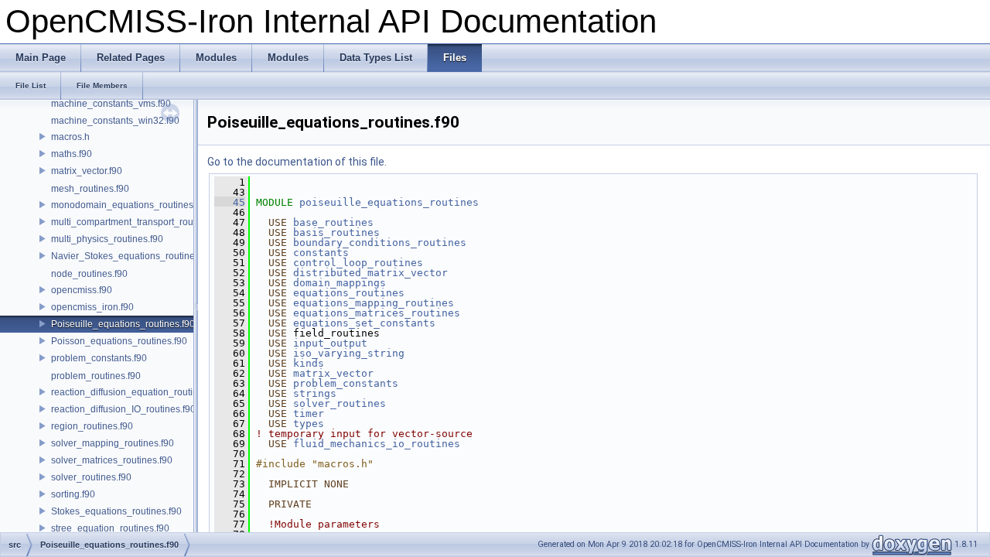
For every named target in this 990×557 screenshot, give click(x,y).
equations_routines (349, 293)
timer (308, 413)
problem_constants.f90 (99, 358)
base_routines (333, 222)
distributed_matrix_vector (370, 272)
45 (229, 202)
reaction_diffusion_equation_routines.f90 (137, 392)
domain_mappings (339, 283)
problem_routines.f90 (96, 376)
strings (314, 393)
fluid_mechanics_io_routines (376, 443)
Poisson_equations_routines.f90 (119, 341)
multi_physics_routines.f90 (107, 239)
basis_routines (336, 232)
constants (321, 252)
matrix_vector (333, 373)
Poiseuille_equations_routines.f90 (123, 324)
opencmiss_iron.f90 (92, 307)
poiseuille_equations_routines (389, 202)
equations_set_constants (364, 323)
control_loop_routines (358, 262)
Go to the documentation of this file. (297, 161)
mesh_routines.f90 (90, 188)
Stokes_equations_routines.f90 (116, 511)
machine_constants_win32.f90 (115, 120)
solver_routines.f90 (91, 477)
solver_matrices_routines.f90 (111, 460)
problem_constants (345, 383)
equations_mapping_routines (373, 303)
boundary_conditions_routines (379, 242)
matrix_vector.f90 (86, 171)
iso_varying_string (349, 353)
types (308, 423)
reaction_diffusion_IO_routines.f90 (123, 409)
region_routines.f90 (92, 426)
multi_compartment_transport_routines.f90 (140, 222)
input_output (330, 343)
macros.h (70, 137)
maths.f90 (71, 154)
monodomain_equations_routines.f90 (130, 205)
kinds (308, 363)
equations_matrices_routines (376, 313)
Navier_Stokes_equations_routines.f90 (133, 256)
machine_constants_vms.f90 (111, 103)
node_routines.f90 (89, 273)
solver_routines (339, 403)
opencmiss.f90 (81, 290)
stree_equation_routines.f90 (110, 528)
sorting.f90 (73, 494)
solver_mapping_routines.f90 (112, 443)
